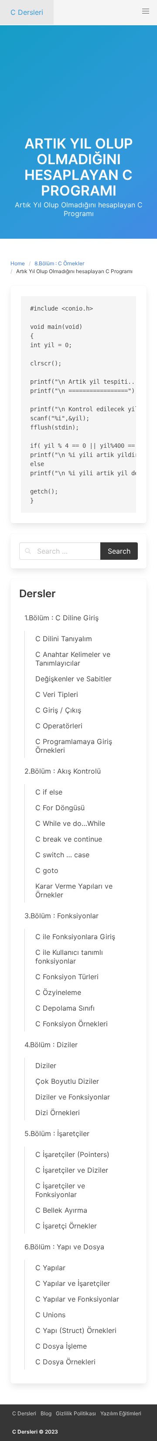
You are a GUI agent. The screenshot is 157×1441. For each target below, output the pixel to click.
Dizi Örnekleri (57, 1112)
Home (17, 263)
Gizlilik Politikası (76, 1413)
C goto (46, 870)
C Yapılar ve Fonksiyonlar (77, 1299)
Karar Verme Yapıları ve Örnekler (74, 890)
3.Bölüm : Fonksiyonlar (61, 915)
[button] (145, 11)
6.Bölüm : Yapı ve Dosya (64, 1246)
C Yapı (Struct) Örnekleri (75, 1330)
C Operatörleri (58, 725)
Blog (46, 1413)
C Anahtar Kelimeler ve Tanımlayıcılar (72, 658)
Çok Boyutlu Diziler (67, 1081)
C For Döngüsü (60, 807)
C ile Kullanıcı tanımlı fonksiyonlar (69, 956)
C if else (48, 792)
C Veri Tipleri (56, 694)
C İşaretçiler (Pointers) (72, 1154)
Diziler (45, 1065)
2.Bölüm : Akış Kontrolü (62, 771)
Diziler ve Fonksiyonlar (72, 1097)
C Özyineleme (58, 992)
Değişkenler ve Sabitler (73, 678)
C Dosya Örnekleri (65, 1361)
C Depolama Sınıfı (65, 1008)
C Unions (50, 1314)
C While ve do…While (70, 823)
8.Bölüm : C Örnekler (59, 263)
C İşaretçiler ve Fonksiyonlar (60, 1190)
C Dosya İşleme (61, 1346)
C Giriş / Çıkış (58, 710)
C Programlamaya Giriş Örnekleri (73, 745)
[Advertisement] (78, 91)
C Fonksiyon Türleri (67, 976)
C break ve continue (68, 839)
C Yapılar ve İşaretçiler (72, 1283)
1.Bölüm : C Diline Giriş (61, 617)
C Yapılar (50, 1267)
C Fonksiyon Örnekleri (71, 1023)
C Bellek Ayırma (61, 1210)
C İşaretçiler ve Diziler (71, 1170)
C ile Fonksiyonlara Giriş (75, 936)
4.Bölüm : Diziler (51, 1044)
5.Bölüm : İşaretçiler (56, 1133)
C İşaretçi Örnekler (66, 1225)
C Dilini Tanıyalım (63, 638)
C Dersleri (24, 1413)
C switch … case (62, 854)
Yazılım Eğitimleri (120, 1413)
